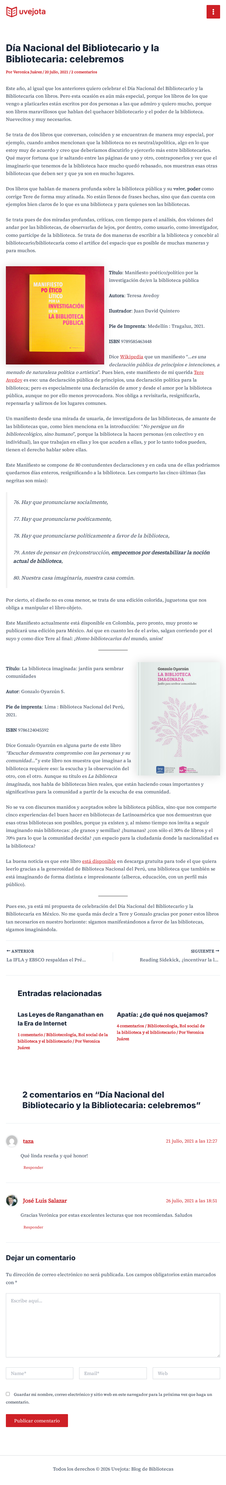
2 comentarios (84, 71)
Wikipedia (131, 356)
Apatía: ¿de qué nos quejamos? (162, 1014)
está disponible (99, 861)
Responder (33, 1167)
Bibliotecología (61, 1035)
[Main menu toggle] (213, 12)
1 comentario (30, 1035)
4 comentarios (130, 1026)
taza (28, 1141)
